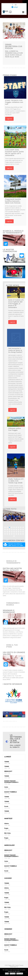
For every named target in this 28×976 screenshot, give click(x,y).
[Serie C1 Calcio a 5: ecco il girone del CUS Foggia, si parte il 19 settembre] (16, 292)
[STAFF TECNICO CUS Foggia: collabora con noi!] (15, 87)
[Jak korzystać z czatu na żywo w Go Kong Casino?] (16, 338)
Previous (6, 524)
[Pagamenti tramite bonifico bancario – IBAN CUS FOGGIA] (15, 186)
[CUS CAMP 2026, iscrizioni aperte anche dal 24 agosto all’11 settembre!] (15, 137)
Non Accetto (12, 973)
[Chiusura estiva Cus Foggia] (16, 422)
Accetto (7, 973)
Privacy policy (19, 973)
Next (21, 524)
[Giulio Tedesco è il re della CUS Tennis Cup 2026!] (16, 465)
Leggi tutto (9, 119)
